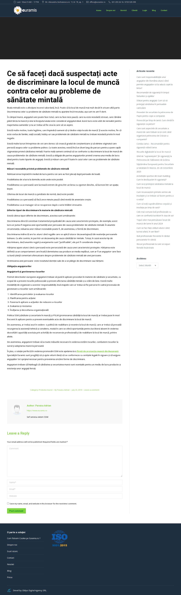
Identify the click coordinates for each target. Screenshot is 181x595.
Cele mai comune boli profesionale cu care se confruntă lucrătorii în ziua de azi (155, 213)
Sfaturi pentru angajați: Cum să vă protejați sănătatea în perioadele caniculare (152, 104)
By (62, 390)
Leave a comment (91, 390)
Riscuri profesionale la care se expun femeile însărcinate (153, 246)
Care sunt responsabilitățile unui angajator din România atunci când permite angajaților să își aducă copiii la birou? (155, 82)
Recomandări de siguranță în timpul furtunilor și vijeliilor (153, 94)
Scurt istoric (12, 551)
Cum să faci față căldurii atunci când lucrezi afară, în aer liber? (153, 230)
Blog (9, 570)
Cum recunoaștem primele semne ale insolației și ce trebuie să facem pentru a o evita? (155, 196)
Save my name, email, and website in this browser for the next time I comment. (43, 503)
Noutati (10, 564)
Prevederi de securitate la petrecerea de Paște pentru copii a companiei (155, 114)
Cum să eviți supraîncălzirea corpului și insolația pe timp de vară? (154, 205)
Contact (10, 557)
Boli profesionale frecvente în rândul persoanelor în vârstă (153, 238)
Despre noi (12, 544)
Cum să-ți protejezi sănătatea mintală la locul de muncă (155, 186)
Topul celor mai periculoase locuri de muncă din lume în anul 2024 (153, 222)
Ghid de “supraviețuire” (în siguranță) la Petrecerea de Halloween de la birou (154, 158)
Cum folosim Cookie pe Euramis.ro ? (23, 538)
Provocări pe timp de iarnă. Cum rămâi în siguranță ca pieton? (155, 122)
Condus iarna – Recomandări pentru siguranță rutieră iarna (153, 145)
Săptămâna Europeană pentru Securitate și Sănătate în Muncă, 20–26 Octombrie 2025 (155, 168)
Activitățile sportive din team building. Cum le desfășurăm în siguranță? (153, 178)
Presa (9, 577)
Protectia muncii (45, 390)
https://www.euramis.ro (37, 410)
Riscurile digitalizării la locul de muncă (154, 151)
